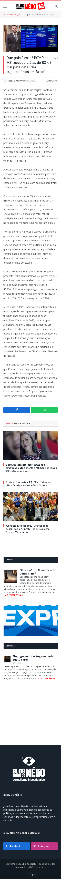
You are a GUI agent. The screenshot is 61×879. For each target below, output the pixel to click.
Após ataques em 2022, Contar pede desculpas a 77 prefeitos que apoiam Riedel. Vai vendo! (28, 529)
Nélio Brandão (15, 80)
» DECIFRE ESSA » (14, 595)
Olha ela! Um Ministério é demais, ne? (37, 571)
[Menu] (5, 6)
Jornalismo (52, 80)
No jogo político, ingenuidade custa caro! (33, 657)
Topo (32, 874)
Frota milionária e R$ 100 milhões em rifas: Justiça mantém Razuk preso (28, 484)
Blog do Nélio (30, 863)
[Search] (56, 6)
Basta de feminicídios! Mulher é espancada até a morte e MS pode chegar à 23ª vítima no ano (31, 468)
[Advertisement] (32, 712)
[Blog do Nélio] (30, 6)
